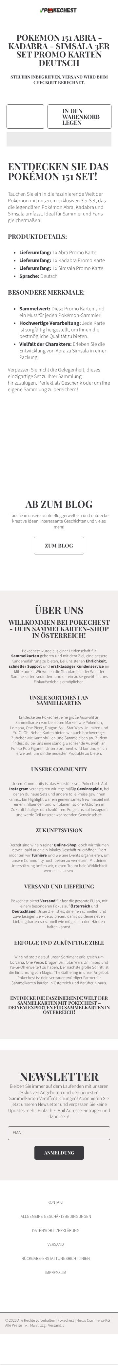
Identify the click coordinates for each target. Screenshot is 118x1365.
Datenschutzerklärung (55, 1231)
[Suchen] (91, 10)
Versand (72, 76)
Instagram (19, 789)
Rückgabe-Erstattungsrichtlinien (56, 1259)
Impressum (55, 1273)
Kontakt (56, 1202)
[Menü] (11, 10)
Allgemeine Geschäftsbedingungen (56, 1217)
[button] (59, 139)
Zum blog (59, 545)
